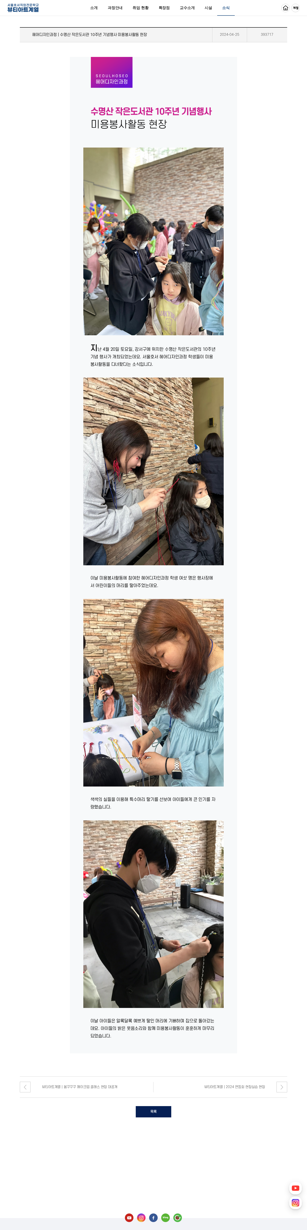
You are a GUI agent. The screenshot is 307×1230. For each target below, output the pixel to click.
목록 (153, 1112)
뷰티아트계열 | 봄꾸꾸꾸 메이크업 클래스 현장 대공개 (79, 1087)
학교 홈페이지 (285, 8)
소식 (226, 8)
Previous (25, 1087)
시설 (208, 8)
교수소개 (187, 8)
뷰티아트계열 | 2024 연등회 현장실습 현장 (234, 1087)
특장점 (164, 8)
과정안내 (115, 8)
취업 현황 (140, 8)
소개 (94, 8)
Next (282, 1087)
